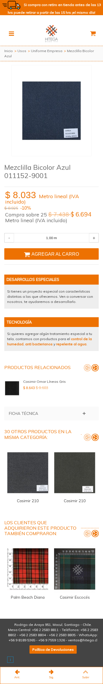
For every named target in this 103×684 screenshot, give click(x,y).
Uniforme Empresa (46, 51)
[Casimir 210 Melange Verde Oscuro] (74, 472)
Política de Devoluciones (53, 649)
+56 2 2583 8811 (45, 630)
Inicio (8, 51)
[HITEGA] (51, 33)
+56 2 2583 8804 (32, 635)
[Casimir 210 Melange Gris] (27, 472)
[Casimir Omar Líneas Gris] (12, 388)
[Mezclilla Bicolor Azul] (51, 110)
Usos (21, 51)
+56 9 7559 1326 (51, 640)
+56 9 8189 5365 (22, 640)
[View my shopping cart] (93, 33)
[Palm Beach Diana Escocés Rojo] (27, 568)
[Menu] (11, 33)
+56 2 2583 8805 (62, 635)
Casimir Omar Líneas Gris (44, 381)
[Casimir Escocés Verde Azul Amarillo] (74, 568)
